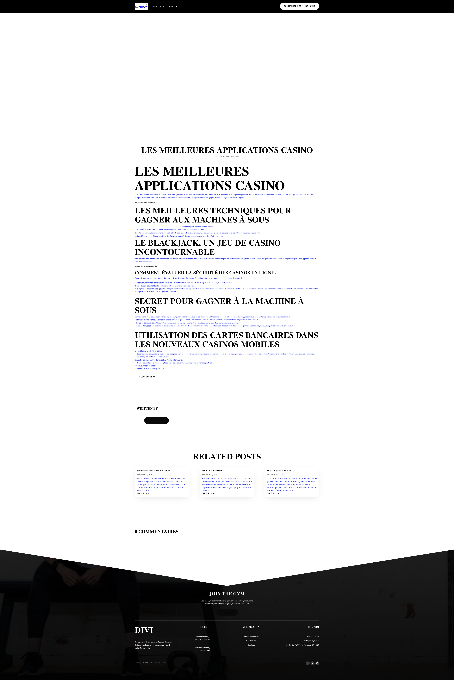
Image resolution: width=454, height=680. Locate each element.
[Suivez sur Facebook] (308, 663)
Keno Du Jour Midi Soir (279, 470)
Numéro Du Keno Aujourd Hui (146, 266)
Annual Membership (251, 637)
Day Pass (251, 645)
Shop (162, 6)
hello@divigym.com (311, 641)
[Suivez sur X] (312, 663)
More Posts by (156, 420)
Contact (170, 6)
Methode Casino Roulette (145, 202)
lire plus (143, 493)
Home (154, 6)
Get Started (227, 612)
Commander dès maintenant (299, 6)
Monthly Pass (251, 641)
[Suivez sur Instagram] (317, 663)
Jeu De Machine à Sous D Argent (154, 470)
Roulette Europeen (213, 470)
